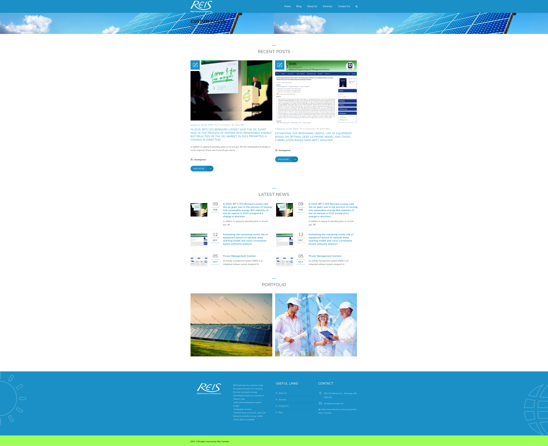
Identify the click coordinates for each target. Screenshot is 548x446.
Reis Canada (223, 441)
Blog (298, 6)
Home (287, 6)
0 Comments (223, 125)
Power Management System (239, 256)
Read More (199, 169)
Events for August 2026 (207, 26)
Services (327, 6)
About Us (312, 6)
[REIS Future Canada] (202, 6)
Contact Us (344, 6)
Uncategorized (200, 160)
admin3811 (240, 125)
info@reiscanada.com (334, 403)
